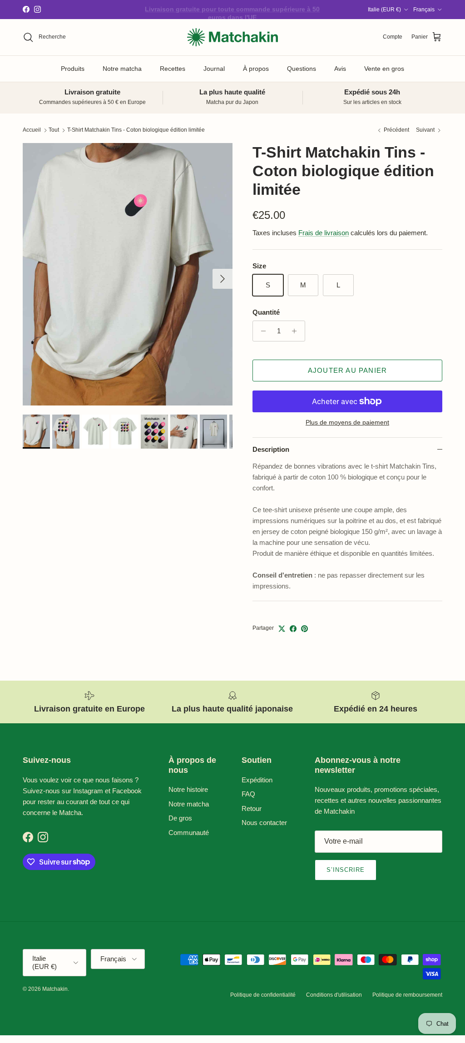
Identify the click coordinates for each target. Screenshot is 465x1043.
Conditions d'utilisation (334, 995)
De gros (180, 818)
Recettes (172, 68)
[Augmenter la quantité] (297, 331)
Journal (214, 68)
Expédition (257, 780)
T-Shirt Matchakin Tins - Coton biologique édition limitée (136, 130)
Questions (301, 68)
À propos (256, 68)
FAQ (248, 794)
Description (270, 449)
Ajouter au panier (347, 370)
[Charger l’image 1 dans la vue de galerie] (127, 274)
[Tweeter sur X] (281, 628)
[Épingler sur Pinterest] (304, 628)
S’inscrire (345, 869)
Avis (340, 68)
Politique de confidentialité (263, 995)
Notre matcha (122, 68)
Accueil (32, 130)
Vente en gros (384, 68)
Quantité (266, 312)
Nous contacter (264, 822)
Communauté (188, 832)
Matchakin (55, 989)
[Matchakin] (232, 37)
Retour (252, 808)
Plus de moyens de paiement (347, 422)
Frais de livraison (323, 233)
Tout (54, 130)
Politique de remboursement (407, 995)
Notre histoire (188, 789)
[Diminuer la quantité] (261, 331)
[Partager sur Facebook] (293, 628)
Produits (72, 68)
